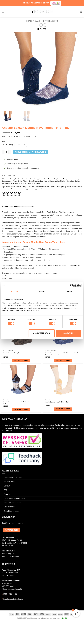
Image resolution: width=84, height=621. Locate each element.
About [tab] (69, 292)
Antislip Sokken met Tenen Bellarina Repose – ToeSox (19, 403)
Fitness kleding (62, 179)
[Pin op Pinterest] (19, 194)
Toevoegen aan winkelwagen (30, 152)
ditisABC (64, 618)
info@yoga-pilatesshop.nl (13, 599)
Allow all (68, 333)
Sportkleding (6, 183)
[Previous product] (45, 25)
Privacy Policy (9, 482)
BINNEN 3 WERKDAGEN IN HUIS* (36, 3)
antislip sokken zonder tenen (41, 187)
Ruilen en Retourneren (13, 503)
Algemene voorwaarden (13, 477)
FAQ (5, 490)
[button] (3, 11)
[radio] (8, 145)
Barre (27, 179)
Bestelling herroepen (12, 511)
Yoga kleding (27, 183)
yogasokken (40, 189)
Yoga (20, 183)
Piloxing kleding (54, 181)
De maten (5, 273)
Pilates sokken (27, 181)
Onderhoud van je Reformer (14, 498)
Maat (3, 141)
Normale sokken (73, 179)
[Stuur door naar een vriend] (15, 194)
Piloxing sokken (65, 181)
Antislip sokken (20, 179)
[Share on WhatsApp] (3, 194)
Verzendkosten (9, 507)
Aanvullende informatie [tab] (24, 207)
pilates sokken (55, 187)
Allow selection (41, 333)
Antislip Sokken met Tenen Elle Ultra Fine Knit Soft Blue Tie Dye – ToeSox (62, 354)
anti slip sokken (11, 187)
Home (29, 21)
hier (75, 265)
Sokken (77, 181)
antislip (18, 187)
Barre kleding (34, 179)
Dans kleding (50, 21)
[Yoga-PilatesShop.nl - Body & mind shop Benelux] (42, 11)
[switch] (32, 323)
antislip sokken (26, 187)
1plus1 (12, 179)
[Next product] (41, 25)
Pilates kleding (17, 181)
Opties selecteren (21, 360)
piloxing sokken (66, 187)
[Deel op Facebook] (7, 194)
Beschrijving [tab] (7, 207)
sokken (74, 187)
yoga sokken (31, 189)
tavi (25, 189)
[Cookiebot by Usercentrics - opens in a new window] (71, 285)
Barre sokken (43, 179)
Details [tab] (42, 292)
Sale (72, 181)
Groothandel (8, 494)
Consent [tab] (14, 292)
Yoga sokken (36, 183)
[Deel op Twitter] (11, 194)
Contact (7, 486)
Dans (37, 21)
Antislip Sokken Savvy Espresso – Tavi (16, 353)
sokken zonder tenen (16, 189)
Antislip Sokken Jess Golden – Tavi (57, 402)
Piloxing (46, 181)
